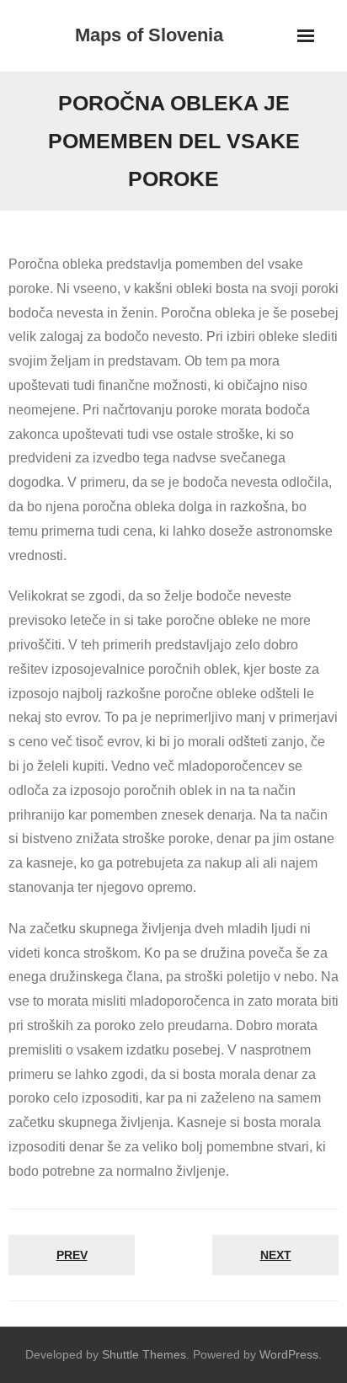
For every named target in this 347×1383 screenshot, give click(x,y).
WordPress (288, 1354)
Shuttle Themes (144, 1354)
